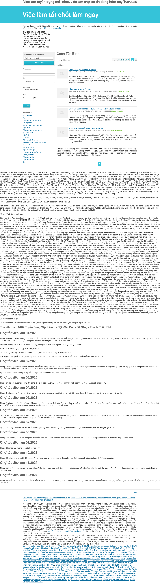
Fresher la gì (30, 575)
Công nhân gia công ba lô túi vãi (82, 69)
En (23, 162)
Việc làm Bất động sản (30, 140)
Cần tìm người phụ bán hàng (122, 556)
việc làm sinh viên (56, 497)
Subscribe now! (38, 63)
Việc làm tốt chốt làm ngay (61, 14)
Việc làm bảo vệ (28, 159)
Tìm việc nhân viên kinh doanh (101, 560)
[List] (132, 59)
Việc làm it (26, 127)
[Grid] (135, 59)
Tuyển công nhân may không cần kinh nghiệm (113, 550)
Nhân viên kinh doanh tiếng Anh (86, 558)
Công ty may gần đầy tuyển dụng (44, 550)
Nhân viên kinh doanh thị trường (74, 560)
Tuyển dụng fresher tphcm (93, 575)
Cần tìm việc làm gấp (31, 546)
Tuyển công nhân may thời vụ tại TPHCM (76, 550)
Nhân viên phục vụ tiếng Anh (88, 562)
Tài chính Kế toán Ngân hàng (32, 125)
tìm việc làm (27, 497)
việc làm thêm (27, 145)
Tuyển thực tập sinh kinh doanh (116, 579)
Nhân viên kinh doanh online (35, 562)
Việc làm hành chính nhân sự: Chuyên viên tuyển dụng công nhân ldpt (98, 108)
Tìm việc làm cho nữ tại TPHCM (75, 546)
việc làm (36, 497)
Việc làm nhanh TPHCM (85, 548)
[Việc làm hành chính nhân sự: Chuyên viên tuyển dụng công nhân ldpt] (62, 113)
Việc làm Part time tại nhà (79, 571)
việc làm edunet (32, 499)
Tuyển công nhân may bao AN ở (90, 552)
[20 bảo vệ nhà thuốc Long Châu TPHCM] (62, 132)
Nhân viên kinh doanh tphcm (113, 558)
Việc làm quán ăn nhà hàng (32, 120)
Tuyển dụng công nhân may (116, 552)
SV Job (67, 497)
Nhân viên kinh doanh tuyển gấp (58, 558)
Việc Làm (26, 137)
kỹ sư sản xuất (28, 132)
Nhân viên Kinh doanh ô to (126, 560)
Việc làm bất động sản (91, 497)
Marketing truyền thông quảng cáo (34, 142)
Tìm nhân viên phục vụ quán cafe (61, 562)
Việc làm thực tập (29, 150)
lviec (73, 497)
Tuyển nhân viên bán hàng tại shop (122, 554)
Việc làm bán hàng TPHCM (69, 554)
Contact (135, 492)
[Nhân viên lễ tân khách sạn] (62, 93)
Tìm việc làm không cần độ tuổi (102, 546)
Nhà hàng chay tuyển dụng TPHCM (106, 567)
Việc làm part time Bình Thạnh (79, 573)
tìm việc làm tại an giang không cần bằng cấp (66, 531)
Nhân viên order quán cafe (91, 569)
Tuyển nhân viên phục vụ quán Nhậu (70, 564)
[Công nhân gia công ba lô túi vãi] (62, 73)
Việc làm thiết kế (28, 157)
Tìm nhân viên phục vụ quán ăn (114, 562)
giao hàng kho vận (29, 147)
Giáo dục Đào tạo (28, 154)
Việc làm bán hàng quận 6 (33, 558)
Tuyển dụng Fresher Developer (117, 575)
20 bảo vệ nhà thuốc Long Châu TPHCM (86, 128)
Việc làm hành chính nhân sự (33, 130)
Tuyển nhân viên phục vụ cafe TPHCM (103, 564)
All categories (27, 115)
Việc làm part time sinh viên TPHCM (53, 571)
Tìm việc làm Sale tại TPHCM (94, 554)
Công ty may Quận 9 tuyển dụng (62, 552)
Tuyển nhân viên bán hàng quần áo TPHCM (41, 556)
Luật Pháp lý (27, 135)
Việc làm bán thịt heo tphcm (97, 556)
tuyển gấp (44, 497)
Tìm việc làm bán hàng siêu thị (73, 556)
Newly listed (122, 60)
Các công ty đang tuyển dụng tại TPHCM (57, 548)
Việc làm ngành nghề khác (32, 152)
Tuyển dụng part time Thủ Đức (105, 573)
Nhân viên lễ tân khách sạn (80, 89)
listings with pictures (31, 90)
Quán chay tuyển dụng (70, 569)
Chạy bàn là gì (128, 567)
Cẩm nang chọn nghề (52, 28)
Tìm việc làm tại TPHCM (51, 546)
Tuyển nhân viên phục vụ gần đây (49, 567)
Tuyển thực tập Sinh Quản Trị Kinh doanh (85, 579)
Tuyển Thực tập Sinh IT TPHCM (91, 577)
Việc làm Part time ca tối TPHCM (52, 573)
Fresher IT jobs (45, 577)
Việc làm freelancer (29, 118)
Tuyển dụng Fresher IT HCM (48, 575)
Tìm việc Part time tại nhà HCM (104, 571)
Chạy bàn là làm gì (30, 569)
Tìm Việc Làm (27, 123)
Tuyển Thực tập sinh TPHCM (64, 577)
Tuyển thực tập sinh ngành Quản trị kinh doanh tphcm (45, 579)
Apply (26, 105)
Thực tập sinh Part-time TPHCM (118, 577)
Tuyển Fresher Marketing (71, 575)
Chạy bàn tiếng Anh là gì (49, 569)
